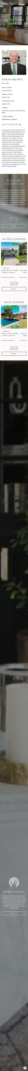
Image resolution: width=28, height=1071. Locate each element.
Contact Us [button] (14, 913)
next (16, 218)
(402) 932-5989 (6, 104)
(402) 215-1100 (6, 97)
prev (11, 218)
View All (14, 226)
